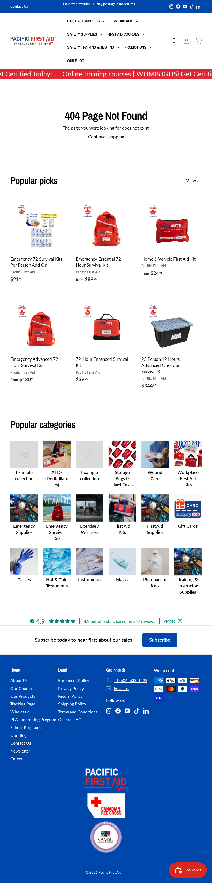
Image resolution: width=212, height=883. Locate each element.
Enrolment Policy (73, 680)
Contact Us (19, 6)
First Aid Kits (122, 21)
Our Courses (21, 688)
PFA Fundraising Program (33, 719)
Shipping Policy (72, 703)
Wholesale (19, 711)
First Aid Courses (123, 34)
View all (194, 180)
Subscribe (159, 640)
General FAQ (70, 719)
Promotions (135, 47)
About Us (19, 680)
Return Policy (70, 695)
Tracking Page (22, 703)
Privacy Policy (71, 688)
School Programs (25, 727)
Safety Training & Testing (91, 47)
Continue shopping (106, 137)
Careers (17, 758)
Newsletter (20, 750)
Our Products (22, 695)
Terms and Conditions (77, 711)
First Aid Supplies (84, 21)
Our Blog (75, 60)
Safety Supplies (82, 34)
